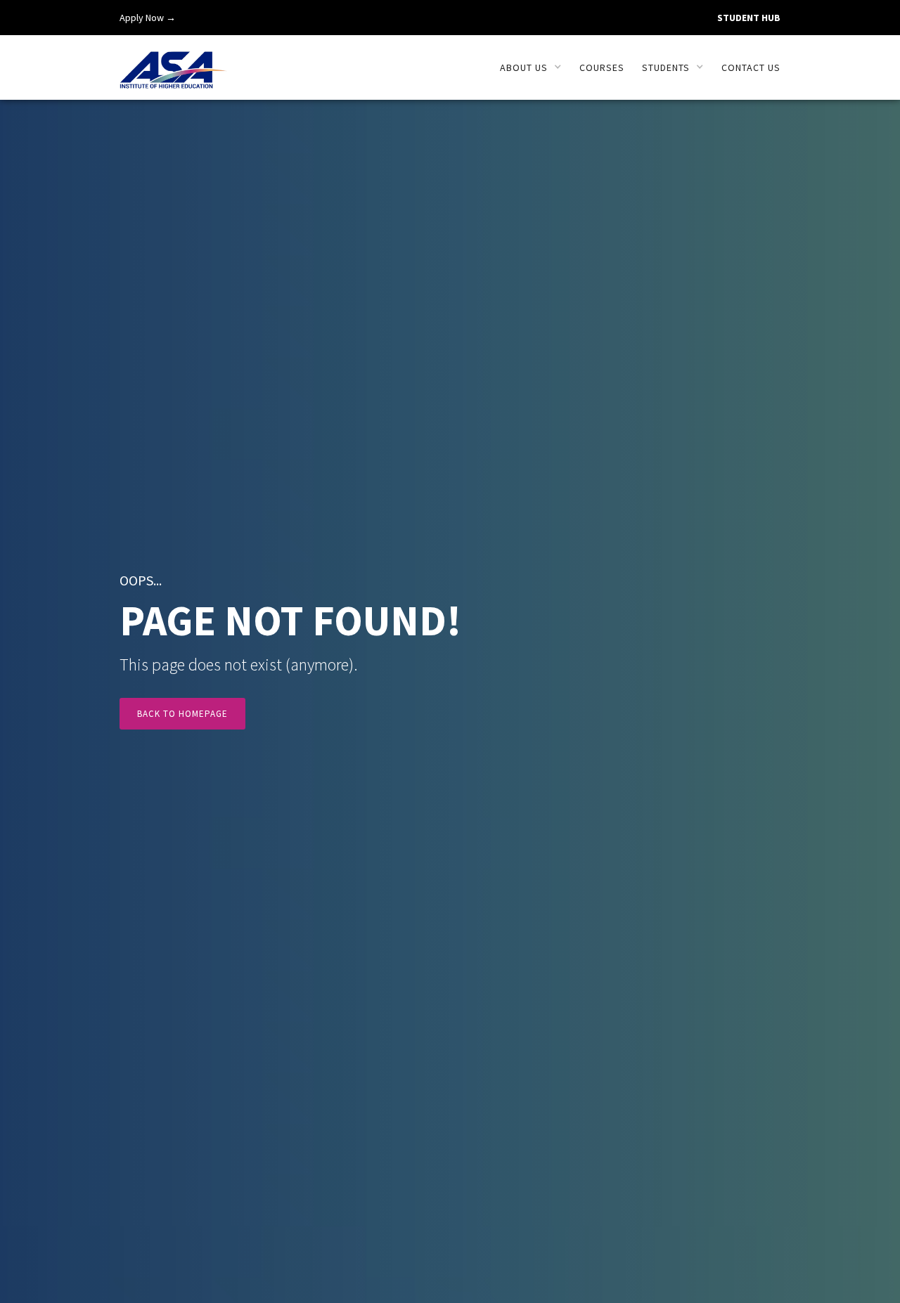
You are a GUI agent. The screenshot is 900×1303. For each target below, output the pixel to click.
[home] (173, 62)
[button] (531, 67)
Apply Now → (148, 17)
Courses (601, 67)
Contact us (750, 67)
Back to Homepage (182, 714)
